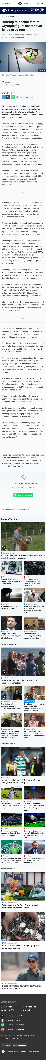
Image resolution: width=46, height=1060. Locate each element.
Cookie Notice (16, 1038)
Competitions (29, 1007)
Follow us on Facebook (14, 1020)
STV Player (6, 1007)
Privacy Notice (29, 1036)
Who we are (5, 1036)
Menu (7, 3)
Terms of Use (17, 1036)
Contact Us (5, 1038)
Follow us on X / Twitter (15, 1016)
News (4, 17)
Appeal (26, 1010)
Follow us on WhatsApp (15, 1025)
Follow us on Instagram (15, 1029)
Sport (12, 17)
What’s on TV (7, 1010)
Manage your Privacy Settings (14, 1045)
